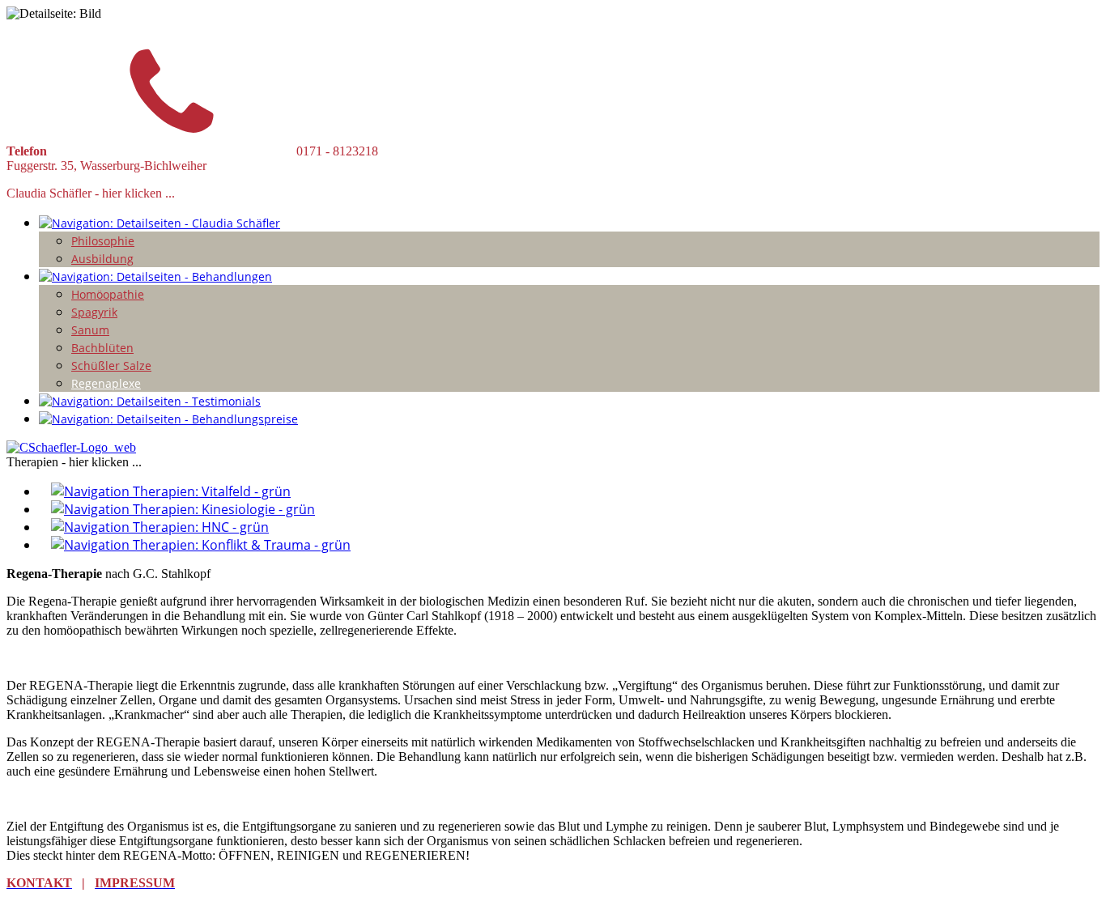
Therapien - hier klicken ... (74, 462)
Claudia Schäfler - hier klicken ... (90, 193)
